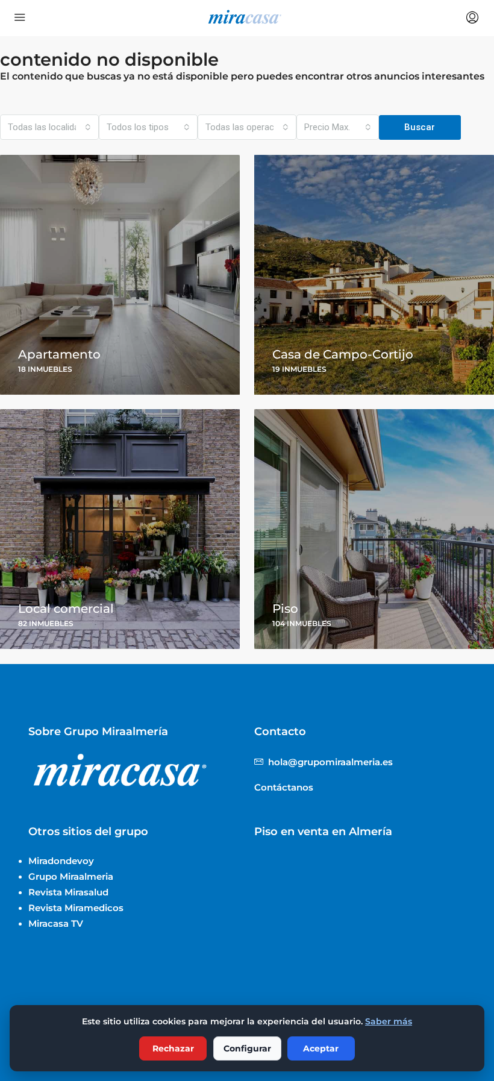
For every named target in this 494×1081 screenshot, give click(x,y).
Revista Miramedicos (76, 907)
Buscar (419, 127)
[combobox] (49, 127)
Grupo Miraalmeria (70, 876)
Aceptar (321, 1048)
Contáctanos (283, 787)
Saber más (388, 1021)
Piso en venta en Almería (323, 831)
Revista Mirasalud (68, 892)
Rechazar (173, 1048)
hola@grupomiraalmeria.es (330, 762)
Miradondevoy (61, 860)
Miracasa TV (55, 923)
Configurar (247, 1048)
